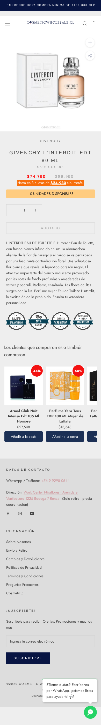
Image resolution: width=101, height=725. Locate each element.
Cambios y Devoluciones (25, 558)
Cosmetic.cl (15, 593)
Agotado (50, 228)
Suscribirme (28, 658)
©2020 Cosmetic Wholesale (34, 683)
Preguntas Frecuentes (22, 584)
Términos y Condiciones (25, 576)
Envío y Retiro (16, 550)
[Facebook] (8, 513)
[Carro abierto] (94, 23)
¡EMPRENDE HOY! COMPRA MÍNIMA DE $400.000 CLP (50, 5)
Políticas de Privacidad (24, 567)
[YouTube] (32, 513)
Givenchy (50, 141)
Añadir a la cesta (24, 436)
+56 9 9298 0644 (55, 480)
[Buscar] (85, 23)
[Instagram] (20, 513)
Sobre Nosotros (18, 541)
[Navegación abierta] (7, 23)
